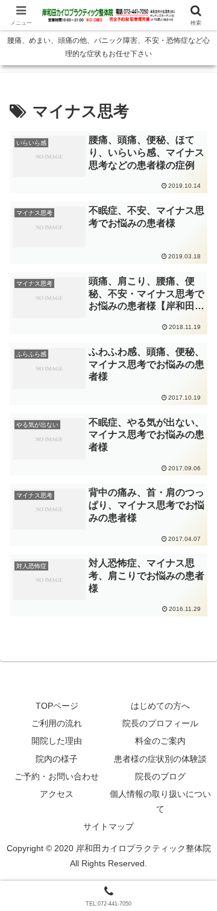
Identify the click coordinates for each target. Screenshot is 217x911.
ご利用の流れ (56, 723)
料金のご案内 (160, 741)
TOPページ (57, 706)
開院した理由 (56, 741)
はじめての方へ (160, 706)
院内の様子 (57, 759)
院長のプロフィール (160, 723)
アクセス (57, 794)
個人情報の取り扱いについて (160, 801)
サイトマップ (108, 826)
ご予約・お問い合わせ (56, 776)
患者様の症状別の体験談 (160, 759)
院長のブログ (160, 776)
